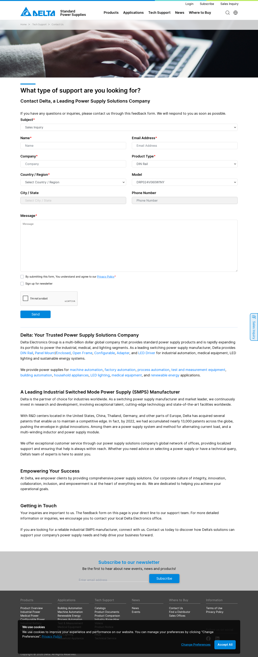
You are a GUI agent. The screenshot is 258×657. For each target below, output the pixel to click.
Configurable (104, 353)
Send (36, 314)
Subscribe (164, 578)
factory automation (120, 370)
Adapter (123, 353)
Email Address (144, 138)
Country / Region (35, 175)
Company (29, 156)
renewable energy (165, 375)
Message (28, 216)
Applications (133, 13)
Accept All (225, 644)
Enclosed (63, 353)
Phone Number (144, 193)
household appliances (71, 375)
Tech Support (159, 13)
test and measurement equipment (198, 370)
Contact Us (57, 24)
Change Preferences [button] (196, 644)
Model (137, 175)
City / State (29, 193)
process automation (153, 370)
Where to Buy (200, 13)
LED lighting (100, 375)
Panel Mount (45, 353)
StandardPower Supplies (73, 12)
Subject (27, 120)
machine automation (86, 370)
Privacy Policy (105, 276)
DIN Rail (26, 353)
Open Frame (82, 353)
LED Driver (146, 353)
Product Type (144, 156)
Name (26, 138)
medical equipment (127, 375)
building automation (36, 375)
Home (23, 24)
